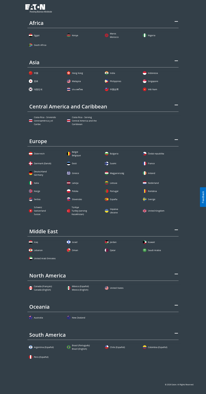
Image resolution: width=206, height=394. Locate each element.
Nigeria (151, 35)
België (75, 151)
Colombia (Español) (157, 347)
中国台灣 (114, 89)
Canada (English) (42, 289)
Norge (37, 191)
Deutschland (40, 171)
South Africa (40, 45)
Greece (75, 173)
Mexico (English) (80, 289)
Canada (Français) (43, 286)
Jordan (113, 242)
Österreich (39, 153)
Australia (38, 317)
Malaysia (76, 81)
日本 (36, 81)
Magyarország (117, 173)
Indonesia (153, 73)
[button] (203, 197)
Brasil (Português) (81, 345)
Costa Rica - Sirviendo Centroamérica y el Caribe (45, 121)
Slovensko (77, 199)
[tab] (103, 25)
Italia (36, 183)
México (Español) (80, 286)
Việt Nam (152, 89)
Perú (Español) (41, 357)
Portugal (114, 191)
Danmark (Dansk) (42, 163)
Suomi (113, 163)
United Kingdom (156, 210)
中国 (36, 73)
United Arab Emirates (45, 258)
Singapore (153, 81)
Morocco (114, 37)
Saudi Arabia (154, 250)
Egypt (37, 35)
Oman (75, 250)
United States (117, 287)
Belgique (76, 155)
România (152, 191)
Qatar (113, 250)
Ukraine (114, 212)
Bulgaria (114, 153)
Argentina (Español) (44, 347)
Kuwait (151, 242)
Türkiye (75, 207)
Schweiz (38, 207)
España (113, 199)
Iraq (36, 242)
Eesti (74, 163)
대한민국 (38, 89)
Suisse (37, 214)
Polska (75, 191)
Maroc (113, 33)
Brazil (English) (79, 348)
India (112, 73)
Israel (75, 242)
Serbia (37, 199)
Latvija (75, 183)
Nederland (153, 183)
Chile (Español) (117, 347)
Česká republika (156, 153)
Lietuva (113, 183)
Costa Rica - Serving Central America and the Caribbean (84, 121)
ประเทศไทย (77, 89)
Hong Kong (77, 73)
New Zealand (78, 317)
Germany (38, 174)
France (151, 163)
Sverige (151, 199)
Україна (114, 209)
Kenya (75, 35)
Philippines (115, 81)
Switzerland (40, 210)
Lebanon (38, 250)
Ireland (151, 173)
